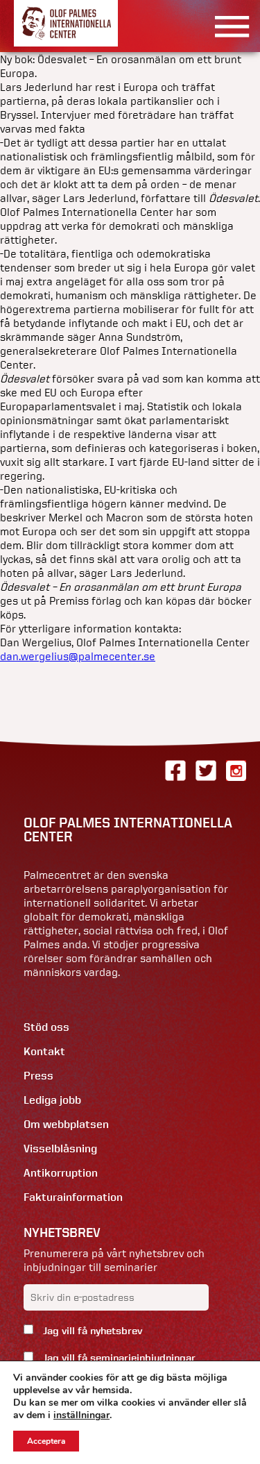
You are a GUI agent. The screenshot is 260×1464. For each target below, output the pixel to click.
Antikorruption (61, 1172)
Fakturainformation (73, 1197)
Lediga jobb (52, 1100)
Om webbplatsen (66, 1124)
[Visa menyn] (227, 26)
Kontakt (44, 1051)
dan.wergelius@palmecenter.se (77, 656)
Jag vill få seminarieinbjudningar (118, 1358)
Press (38, 1075)
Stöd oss (46, 1027)
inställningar (81, 1415)
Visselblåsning (60, 1148)
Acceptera (46, 1441)
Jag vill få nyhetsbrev (91, 1330)
